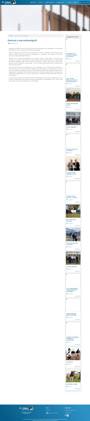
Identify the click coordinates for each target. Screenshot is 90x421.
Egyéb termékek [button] (50, 2)
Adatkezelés (48, 410)
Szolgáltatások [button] (61, 2)
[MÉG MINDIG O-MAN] (73, 375)
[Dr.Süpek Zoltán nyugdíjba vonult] (73, 164)
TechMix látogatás (71, 266)
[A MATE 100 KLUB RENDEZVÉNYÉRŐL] (73, 305)
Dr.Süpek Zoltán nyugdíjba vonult (71, 173)
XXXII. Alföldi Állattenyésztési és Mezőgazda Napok (72, 80)
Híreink (69, 2)
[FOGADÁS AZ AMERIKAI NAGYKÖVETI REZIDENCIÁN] (73, 328)
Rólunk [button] (75, 2)
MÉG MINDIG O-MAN (71, 384)
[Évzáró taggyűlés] (73, 118)
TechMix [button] (40, 2)
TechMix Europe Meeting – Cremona (71, 196)
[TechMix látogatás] (73, 258)
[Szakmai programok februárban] (73, 140)
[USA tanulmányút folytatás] (73, 211)
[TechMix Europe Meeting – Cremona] (73, 187)
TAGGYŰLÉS (69, 362)
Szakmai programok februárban (72, 149)
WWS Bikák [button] (33, 2)
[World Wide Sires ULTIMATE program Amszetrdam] (73, 45)
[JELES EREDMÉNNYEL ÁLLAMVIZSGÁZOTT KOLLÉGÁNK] (73, 280)
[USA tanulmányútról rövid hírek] (73, 234)
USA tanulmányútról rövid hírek (72, 243)
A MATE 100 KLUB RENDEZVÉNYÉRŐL (71, 314)
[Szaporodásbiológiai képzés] (73, 94)
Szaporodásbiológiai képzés (72, 104)
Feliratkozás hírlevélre (53, 413)
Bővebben (77, 61)
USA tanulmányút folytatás (71, 220)
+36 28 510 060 (85, 2)
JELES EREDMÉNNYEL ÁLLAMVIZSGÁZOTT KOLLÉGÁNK (72, 290)
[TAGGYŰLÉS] (73, 353)
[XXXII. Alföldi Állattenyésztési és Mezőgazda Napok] (73, 70)
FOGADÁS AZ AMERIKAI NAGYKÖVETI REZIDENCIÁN (72, 338)
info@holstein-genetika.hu (70, 410)
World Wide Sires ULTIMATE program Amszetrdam (71, 55)
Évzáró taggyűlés (71, 127)
